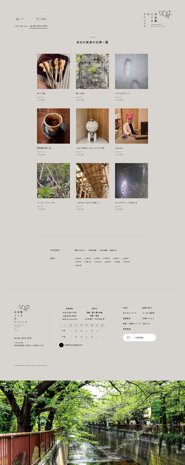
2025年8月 (117, 262)
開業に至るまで (80, 250)
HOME (125, 307)
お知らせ (146, 323)
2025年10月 (98, 262)
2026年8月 (78, 258)
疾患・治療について (132, 323)
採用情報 (127, 329)
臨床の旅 (113, 250)
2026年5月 (97, 258)
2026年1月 (78, 262)
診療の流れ (147, 307)
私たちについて (130, 313)
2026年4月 (106, 258)
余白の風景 (103, 250)
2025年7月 (126, 262)
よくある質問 (148, 313)
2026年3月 (116, 258)
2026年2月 (125, 258)
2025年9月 (107, 262)
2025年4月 (78, 265)
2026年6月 (87, 258)
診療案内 (127, 318)
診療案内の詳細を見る (74, 345)
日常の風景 (93, 250)
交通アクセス (148, 318)
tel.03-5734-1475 (38, 26)
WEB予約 (43, 19)
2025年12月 (87, 262)
